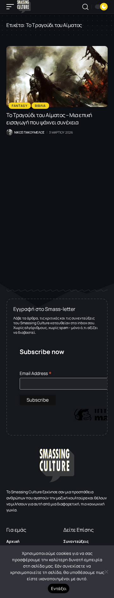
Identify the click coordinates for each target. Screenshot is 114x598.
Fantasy (20, 105)
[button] (11, 6)
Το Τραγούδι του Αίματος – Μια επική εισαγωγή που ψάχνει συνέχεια (49, 118)
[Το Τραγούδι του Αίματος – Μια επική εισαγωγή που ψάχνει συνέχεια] (57, 76)
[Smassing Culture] (24, 6)
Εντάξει (58, 588)
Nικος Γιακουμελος (29, 132)
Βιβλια (40, 105)
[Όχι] (106, 571)
